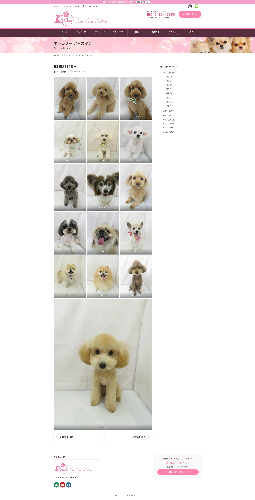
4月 (169, 93)
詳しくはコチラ (142, 2)
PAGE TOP (247, 482)
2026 (170, 72)
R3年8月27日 (66, 437)
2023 (170, 119)
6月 (169, 85)
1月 (169, 105)
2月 (169, 101)
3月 (169, 97)
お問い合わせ (191, 14)
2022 (170, 123)
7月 (169, 81)
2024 (170, 115)
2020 (170, 132)
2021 (170, 128)
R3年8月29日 (138, 437)
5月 (169, 89)
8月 (169, 76)
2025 (170, 111)
